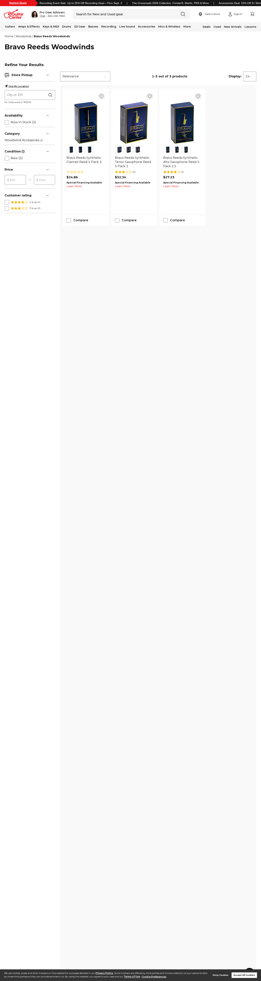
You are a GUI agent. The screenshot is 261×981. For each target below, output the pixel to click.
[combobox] (85, 76)
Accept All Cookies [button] (244, 975)
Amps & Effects (29, 26)
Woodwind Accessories (24, 140)
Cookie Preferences (154, 976)
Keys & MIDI (51, 26)
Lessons (250, 26)
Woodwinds (23, 36)
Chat (42, 16)
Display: (235, 76)
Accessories (146, 26)
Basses (93, 26)
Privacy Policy (104, 973)
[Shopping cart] (252, 14)
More (187, 26)
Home (9, 36)
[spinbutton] (15, 180)
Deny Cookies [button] (221, 975)
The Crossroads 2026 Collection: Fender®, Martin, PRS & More (170, 3)
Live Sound (127, 26)
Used (217, 26)
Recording (108, 26)
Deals (207, 26)
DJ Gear (79, 26)
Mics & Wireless (169, 26)
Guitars (10, 26)
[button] (48, 14)
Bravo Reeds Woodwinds (52, 36)
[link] (85, 162)
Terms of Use (132, 976)
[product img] (86, 123)
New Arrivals (233, 26)
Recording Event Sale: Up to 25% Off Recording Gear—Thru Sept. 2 (81, 3)
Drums (66, 26)
